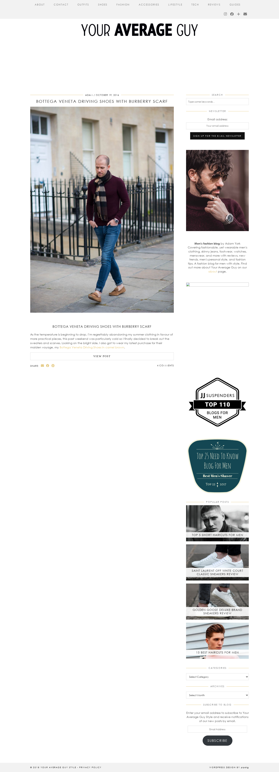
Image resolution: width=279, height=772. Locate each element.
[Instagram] (225, 14)
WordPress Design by (229, 767)
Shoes (102, 4)
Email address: (218, 119)
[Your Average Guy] (139, 22)
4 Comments (165, 365)
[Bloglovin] (239, 14)
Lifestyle (175, 4)
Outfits (83, 4)
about (212, 271)
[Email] (245, 14)
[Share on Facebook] (47, 365)
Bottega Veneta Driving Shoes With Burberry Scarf (102, 101)
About (40, 4)
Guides (235, 4)
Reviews (214, 4)
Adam (89, 95)
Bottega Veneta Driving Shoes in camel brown (92, 347)
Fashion (123, 4)
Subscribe (218, 740)
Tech (195, 4)
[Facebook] (232, 14)
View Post (102, 356)
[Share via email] (42, 365)
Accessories (149, 4)
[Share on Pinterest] (53, 365)
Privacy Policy (90, 767)
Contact (61, 4)
